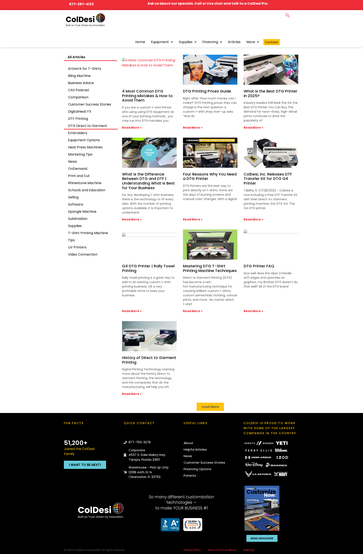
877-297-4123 (81, 4)
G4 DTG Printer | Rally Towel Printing (148, 268)
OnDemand (77, 168)
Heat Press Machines (85, 147)
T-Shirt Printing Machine (88, 233)
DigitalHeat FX (79, 111)
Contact (271, 42)
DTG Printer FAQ (259, 266)
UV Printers (77, 247)
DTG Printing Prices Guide (207, 91)
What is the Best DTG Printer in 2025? (270, 93)
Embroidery (77, 133)
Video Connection (82, 254)
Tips (71, 240)
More (250, 42)
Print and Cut (79, 175)
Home (140, 42)
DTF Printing (78, 118)
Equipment (160, 42)
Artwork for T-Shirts (84, 68)
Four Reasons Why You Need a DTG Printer (210, 176)
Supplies (185, 42)
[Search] (290, 32)
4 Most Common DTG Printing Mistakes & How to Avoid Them (147, 95)
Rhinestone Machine (84, 183)
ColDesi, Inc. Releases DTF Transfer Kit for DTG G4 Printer (268, 178)
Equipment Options (84, 140)
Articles (234, 42)
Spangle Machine (82, 211)
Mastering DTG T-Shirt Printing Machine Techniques (210, 268)
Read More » (132, 127)
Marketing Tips (80, 154)
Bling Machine (79, 75)
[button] (287, 14)
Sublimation (77, 218)
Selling (73, 197)
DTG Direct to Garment (87, 125)
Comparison (78, 97)
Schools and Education (86, 190)
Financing (210, 42)
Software (75, 204)
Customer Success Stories (89, 104)
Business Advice (81, 82)
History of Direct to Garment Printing (149, 360)
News (72, 161)
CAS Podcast (78, 90)
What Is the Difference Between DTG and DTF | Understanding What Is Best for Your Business (148, 180)
